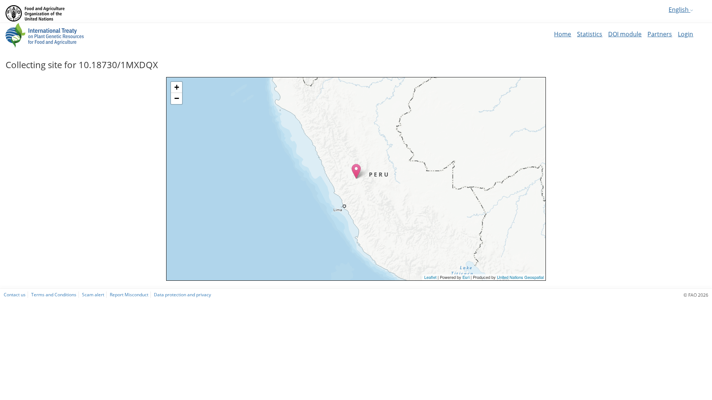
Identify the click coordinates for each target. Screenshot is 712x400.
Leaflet (430, 277)
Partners (659, 34)
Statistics (589, 34)
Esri (465, 277)
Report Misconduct (129, 294)
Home (562, 34)
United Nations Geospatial (520, 277)
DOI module (625, 34)
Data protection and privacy (182, 294)
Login (685, 34)
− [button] (176, 98)
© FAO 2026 (695, 295)
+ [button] (176, 87)
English (679, 10)
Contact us (15, 294)
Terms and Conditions (53, 294)
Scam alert (93, 294)
